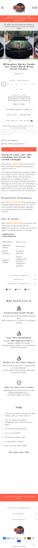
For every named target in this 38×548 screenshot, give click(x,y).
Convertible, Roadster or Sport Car (19, 109)
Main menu (18, 514)
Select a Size (19, 95)
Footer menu (18, 520)
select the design (19, 81)
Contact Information (18, 508)
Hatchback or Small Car (19, 98)
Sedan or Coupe (19, 104)
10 (21, 89)
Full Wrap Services (19, 275)
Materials (19, 279)
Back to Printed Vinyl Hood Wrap (20, 498)
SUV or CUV (12, 114)
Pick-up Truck (25, 114)
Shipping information (19, 284)
